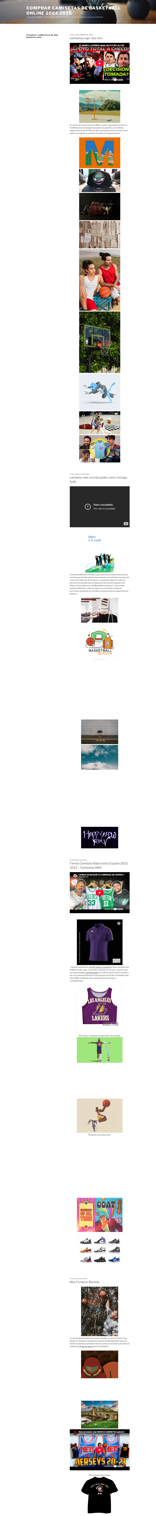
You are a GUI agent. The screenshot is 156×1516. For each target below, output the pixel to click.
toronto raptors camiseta (99, 967)
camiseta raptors (86, 1346)
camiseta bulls (92, 973)
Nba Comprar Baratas (84, 1282)
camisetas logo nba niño (86, 38)
